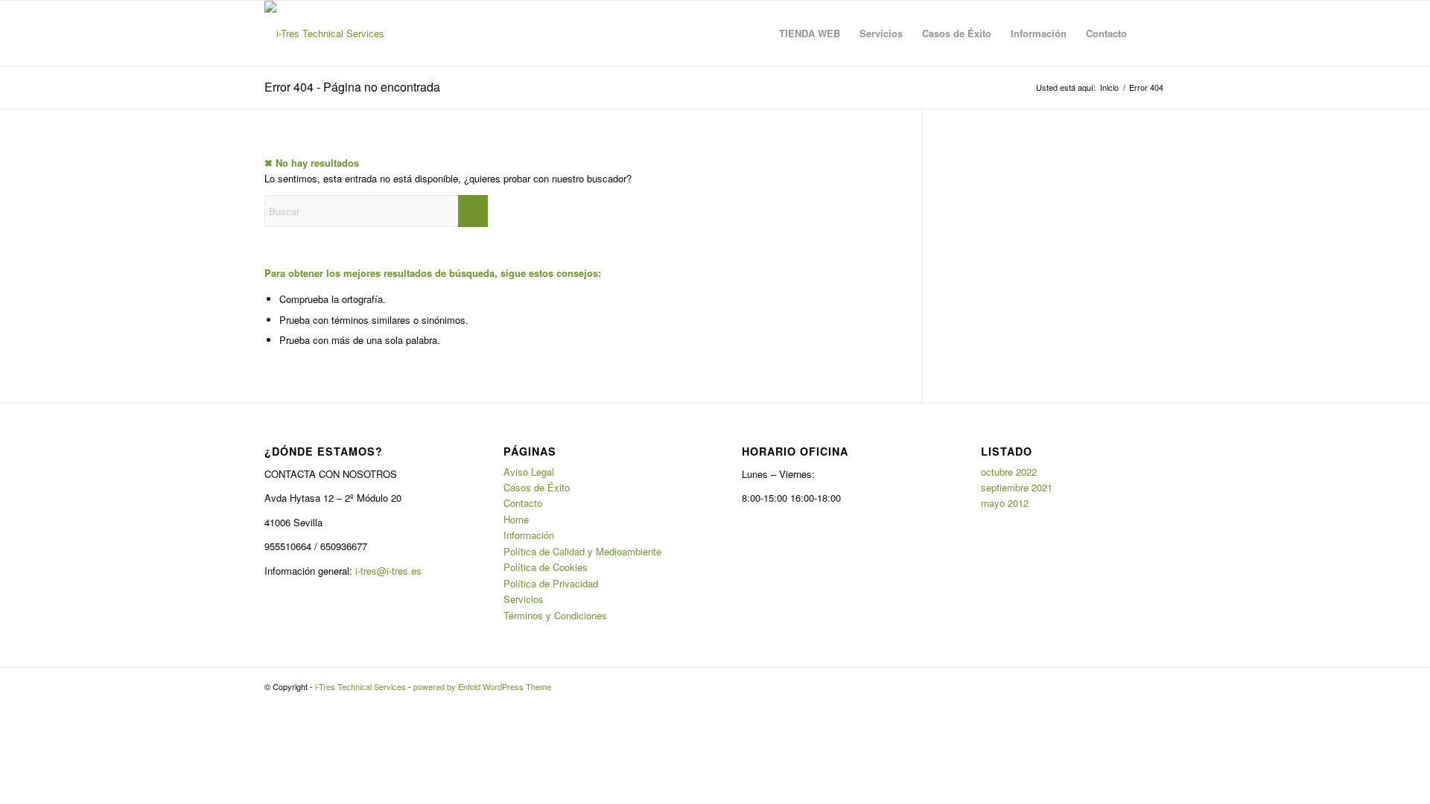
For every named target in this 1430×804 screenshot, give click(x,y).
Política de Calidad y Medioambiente (582, 551)
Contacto (522, 503)
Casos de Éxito (536, 487)
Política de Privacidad (550, 583)
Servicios (523, 599)
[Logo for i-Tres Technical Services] (324, 33)
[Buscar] (1151, 33)
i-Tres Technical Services (360, 686)
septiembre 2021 (1016, 487)
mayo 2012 (1005, 503)
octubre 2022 (1009, 472)
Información (528, 535)
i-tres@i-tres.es (388, 571)
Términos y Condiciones (555, 615)
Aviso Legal (528, 472)
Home (516, 519)
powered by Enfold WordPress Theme (482, 686)
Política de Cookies (545, 567)
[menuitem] (809, 33)
